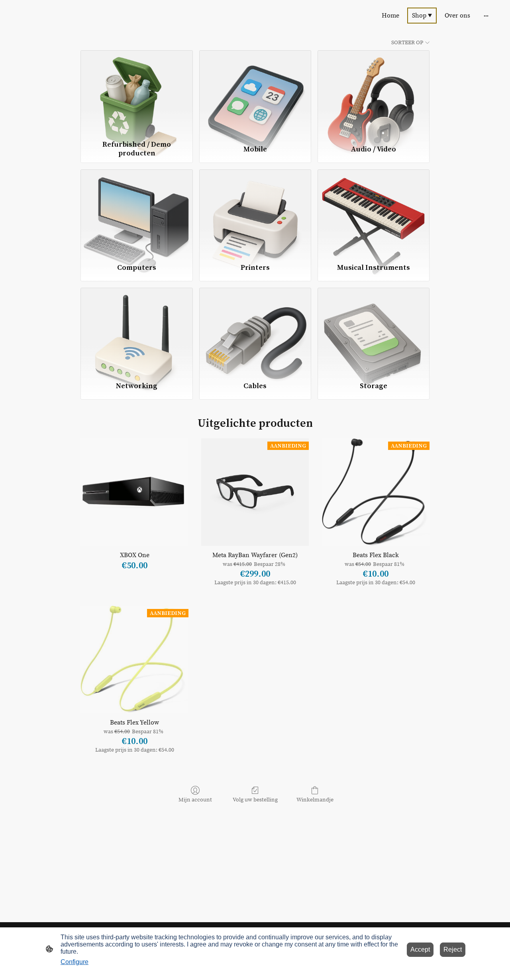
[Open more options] (486, 15)
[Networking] (136, 331)
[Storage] (374, 331)
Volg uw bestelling (255, 799)
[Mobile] (255, 93)
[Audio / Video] (374, 93)
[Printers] (255, 212)
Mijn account (195, 799)
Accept (420, 949)
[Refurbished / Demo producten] (136, 93)
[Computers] (136, 212)
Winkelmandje (314, 799)
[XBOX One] (134, 492)
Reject (452, 949)
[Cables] (255, 331)
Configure (74, 961)
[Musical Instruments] (374, 212)
